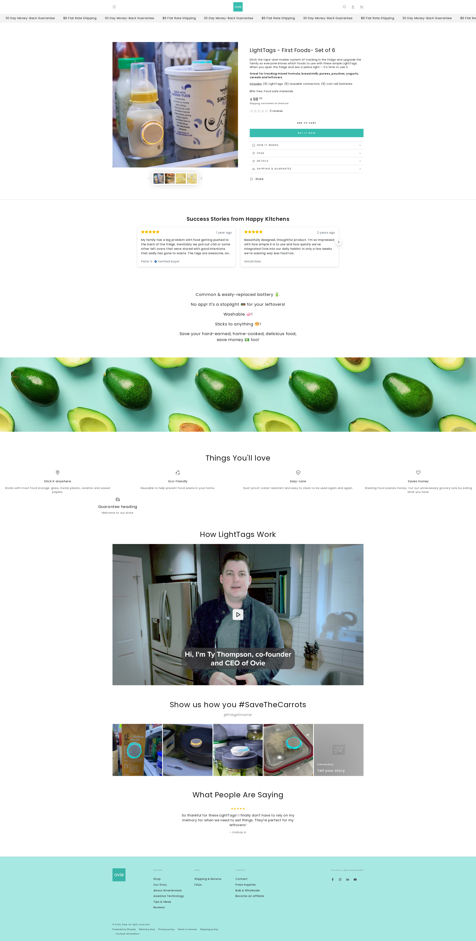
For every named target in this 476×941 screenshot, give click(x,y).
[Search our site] (344, 7)
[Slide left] (149, 178)
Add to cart (306, 122)
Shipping (255, 103)
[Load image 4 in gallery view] (192, 178)
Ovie (124, 924)
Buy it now (307, 132)
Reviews (159, 907)
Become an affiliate (249, 896)
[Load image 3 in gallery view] (181, 178)
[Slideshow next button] (339, 242)
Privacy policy (166, 929)
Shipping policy (209, 929)
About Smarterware (167, 890)
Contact (241, 879)
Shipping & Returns (207, 879)
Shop (157, 879)
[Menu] (114, 7)
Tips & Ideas (162, 902)
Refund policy (147, 929)
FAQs (198, 885)
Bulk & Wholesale (247, 890)
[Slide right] (201, 178)
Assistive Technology (168, 896)
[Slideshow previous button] (137, 242)
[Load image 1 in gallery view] (159, 178)
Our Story (160, 885)
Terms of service (187, 929)
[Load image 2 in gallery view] (170, 178)
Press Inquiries (245, 885)
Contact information (127, 933)
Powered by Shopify (124, 929)
